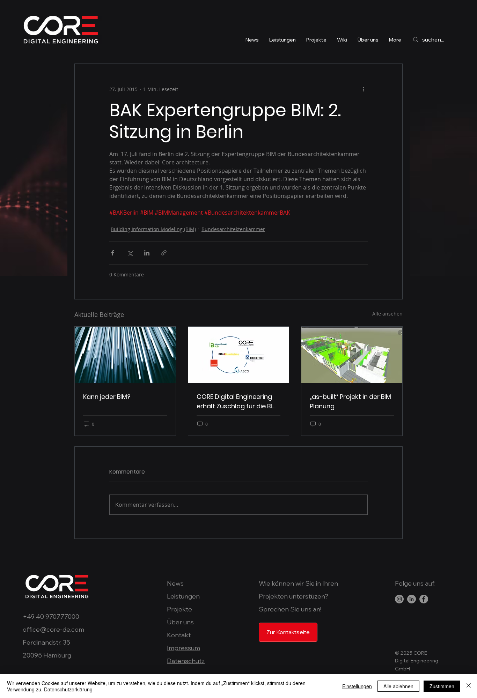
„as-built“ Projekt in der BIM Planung (350, 401)
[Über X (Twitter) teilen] (129, 253)
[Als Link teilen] (164, 253)
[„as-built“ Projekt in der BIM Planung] (351, 355)
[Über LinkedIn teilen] (147, 253)
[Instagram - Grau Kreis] (399, 599)
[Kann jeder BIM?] (125, 355)
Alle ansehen (387, 313)
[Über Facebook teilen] (112, 253)
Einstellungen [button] (357, 686)
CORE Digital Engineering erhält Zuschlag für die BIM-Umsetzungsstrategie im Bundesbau (238, 401)
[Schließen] (468, 686)
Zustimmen (442, 686)
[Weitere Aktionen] (363, 89)
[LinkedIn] (411, 599)
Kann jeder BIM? (107, 396)
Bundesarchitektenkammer (233, 229)
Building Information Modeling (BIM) (153, 229)
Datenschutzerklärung (68, 689)
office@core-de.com (53, 629)
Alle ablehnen (398, 686)
